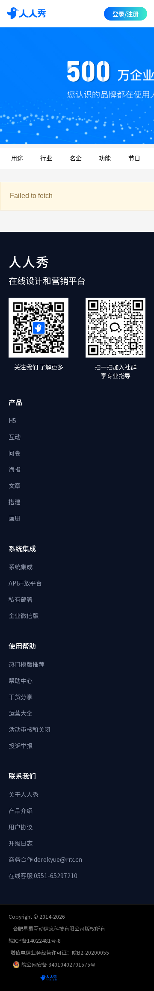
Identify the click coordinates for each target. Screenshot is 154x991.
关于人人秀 (23, 794)
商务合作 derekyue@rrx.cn (45, 859)
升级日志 (21, 843)
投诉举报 (21, 745)
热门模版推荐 (26, 664)
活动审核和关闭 (29, 729)
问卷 (15, 453)
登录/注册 (126, 13)
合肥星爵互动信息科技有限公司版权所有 (59, 928)
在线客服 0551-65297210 (43, 875)
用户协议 (21, 826)
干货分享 (21, 696)
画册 (15, 518)
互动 (15, 436)
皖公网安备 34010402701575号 (58, 964)
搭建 (15, 501)
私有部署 (21, 599)
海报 (15, 469)
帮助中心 (21, 680)
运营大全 (21, 713)
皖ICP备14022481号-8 (35, 940)
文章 (15, 485)
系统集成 (21, 566)
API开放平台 (25, 583)
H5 (12, 420)
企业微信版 (23, 615)
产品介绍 (21, 810)
